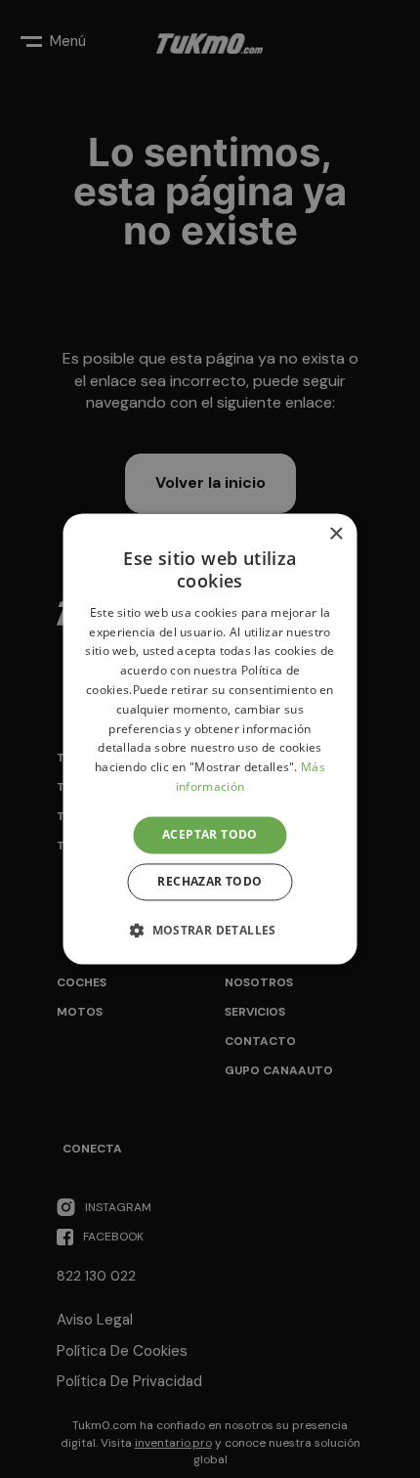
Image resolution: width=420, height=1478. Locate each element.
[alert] (210, 739)
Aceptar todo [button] (210, 834)
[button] (210, 930)
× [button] (335, 534)
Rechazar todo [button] (209, 882)
